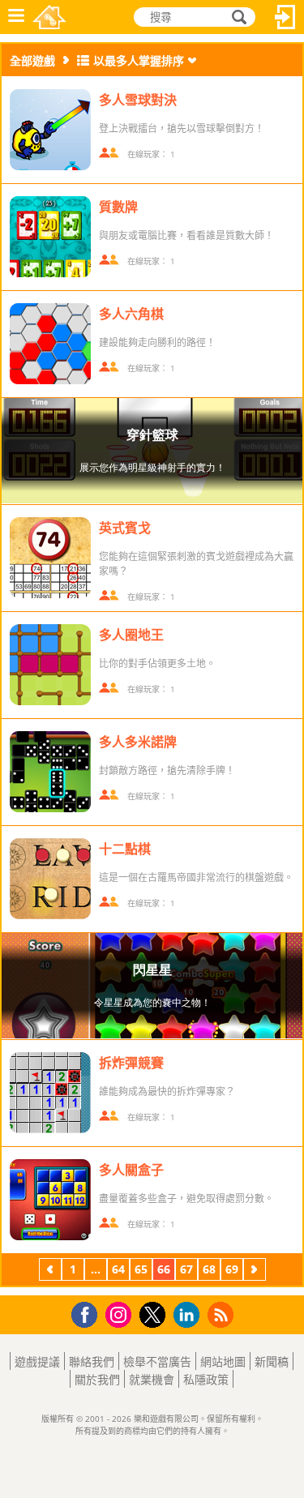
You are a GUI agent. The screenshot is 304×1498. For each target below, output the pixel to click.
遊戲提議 (37, 1361)
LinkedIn (189, 1315)
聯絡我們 (91, 1361)
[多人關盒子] (50, 1199)
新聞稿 (272, 1361)
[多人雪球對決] (50, 129)
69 (231, 1269)
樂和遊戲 (49, 17)
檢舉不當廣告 (157, 1361)
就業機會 (151, 1379)
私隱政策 (206, 1379)
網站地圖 (223, 1361)
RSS (222, 1314)
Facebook (88, 1313)
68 (209, 1269)
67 (186, 1269)
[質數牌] (50, 236)
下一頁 (254, 1271)
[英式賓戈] (50, 557)
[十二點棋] (50, 878)
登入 (285, 17)
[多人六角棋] (50, 343)
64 (118, 1269)
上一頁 (50, 1271)
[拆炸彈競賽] (50, 1092)
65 (141, 1269)
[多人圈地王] (50, 664)
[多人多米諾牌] (50, 771)
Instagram (120, 1313)
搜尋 (237, 17)
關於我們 (97, 1379)
